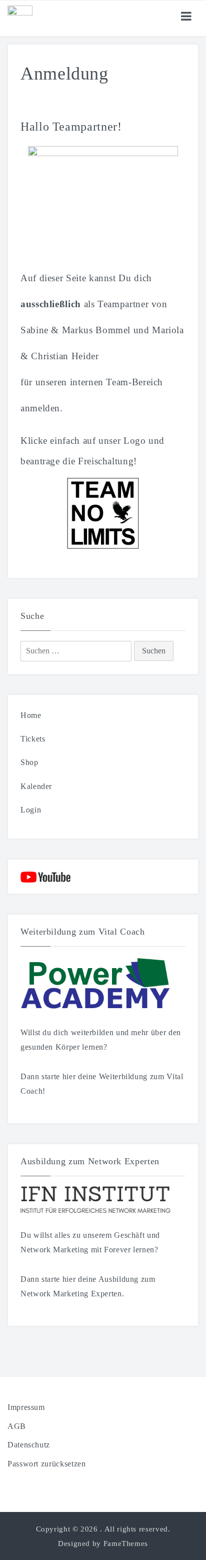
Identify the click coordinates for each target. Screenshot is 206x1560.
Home (31, 715)
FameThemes (126, 1543)
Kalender (36, 786)
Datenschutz (29, 1444)
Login (30, 810)
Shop (29, 762)
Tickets (32, 738)
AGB (17, 1426)
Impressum (26, 1407)
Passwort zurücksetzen (47, 1463)
